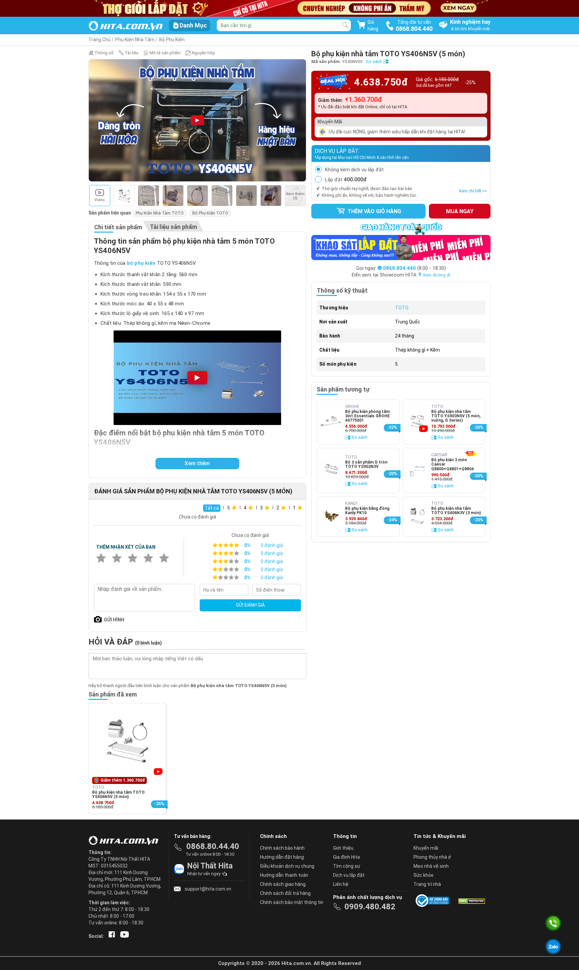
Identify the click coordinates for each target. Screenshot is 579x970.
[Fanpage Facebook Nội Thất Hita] (110, 936)
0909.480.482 (369, 906)
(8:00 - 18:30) (414, 268)
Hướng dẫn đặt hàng (282, 857)
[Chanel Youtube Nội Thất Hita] (123, 936)
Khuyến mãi (425, 848)
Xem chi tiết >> (473, 190)
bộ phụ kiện (141, 263)
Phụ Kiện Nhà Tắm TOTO (160, 213)
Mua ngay (459, 211)
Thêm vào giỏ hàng (373, 211)
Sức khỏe (423, 875)
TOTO (401, 307)
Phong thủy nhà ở (432, 857)
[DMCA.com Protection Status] (471, 901)
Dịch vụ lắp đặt (349, 875)
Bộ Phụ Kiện (172, 39)
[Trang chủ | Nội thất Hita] (125, 26)
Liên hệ (340, 884)
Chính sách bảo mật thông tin (291, 902)
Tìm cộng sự (346, 866)
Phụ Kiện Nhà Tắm (134, 39)
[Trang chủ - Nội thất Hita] (125, 841)
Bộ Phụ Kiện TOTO (210, 213)
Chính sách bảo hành (282, 848)
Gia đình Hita (346, 857)
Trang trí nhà (427, 884)
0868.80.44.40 (212, 846)
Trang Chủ (99, 39)
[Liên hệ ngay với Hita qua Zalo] (553, 946)
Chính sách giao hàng (283, 884)
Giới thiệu (343, 848)
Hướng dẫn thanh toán (284, 875)
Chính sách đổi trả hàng (285, 893)
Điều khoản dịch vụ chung (287, 866)
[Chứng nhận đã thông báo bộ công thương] (433, 900)
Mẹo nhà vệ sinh (431, 866)
